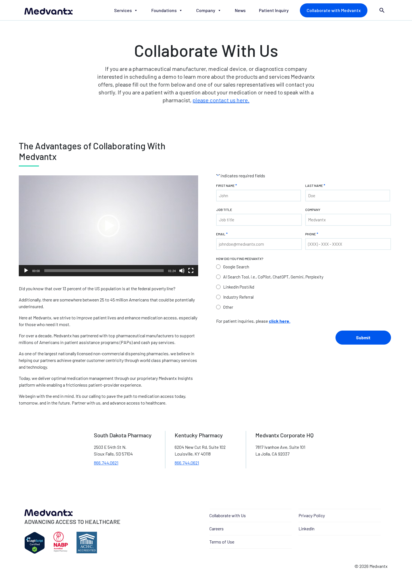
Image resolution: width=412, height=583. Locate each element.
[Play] (26, 270)
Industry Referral (238, 296)
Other (228, 307)
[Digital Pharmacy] (60, 543)
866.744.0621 (106, 462)
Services (123, 10)
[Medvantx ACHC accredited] (87, 543)
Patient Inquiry (274, 10)
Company (205, 10)
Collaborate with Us (227, 515)
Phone (311, 234)
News (240, 10)
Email (222, 234)
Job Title (224, 210)
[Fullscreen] (191, 270)
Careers (216, 528)
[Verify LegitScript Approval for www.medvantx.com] (34, 543)
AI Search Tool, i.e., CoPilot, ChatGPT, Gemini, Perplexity (273, 276)
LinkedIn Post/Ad (238, 286)
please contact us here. (221, 100)
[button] (108, 226)
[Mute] (182, 270)
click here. (279, 321)
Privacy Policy (311, 515)
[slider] (104, 270)
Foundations (164, 10)
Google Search (236, 266)
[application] (108, 225)
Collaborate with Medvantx (334, 10)
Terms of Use (221, 541)
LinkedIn (306, 528)
